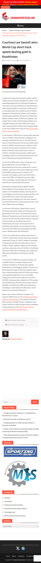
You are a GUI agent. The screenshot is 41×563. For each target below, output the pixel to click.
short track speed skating (15, 325)
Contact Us (21, 556)
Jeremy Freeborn (24, 60)
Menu (21, 25)
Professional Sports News (13, 505)
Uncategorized (9, 512)
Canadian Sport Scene (19, 560)
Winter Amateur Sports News (16, 320)
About (14, 556)
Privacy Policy (31, 556)
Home (8, 556)
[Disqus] (20, 368)
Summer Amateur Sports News (15, 508)
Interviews (8, 501)
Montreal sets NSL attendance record (16, 419)
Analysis (7, 498)
